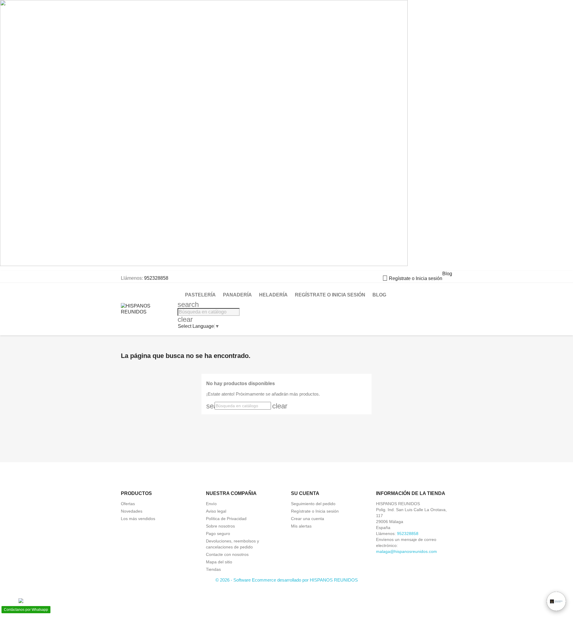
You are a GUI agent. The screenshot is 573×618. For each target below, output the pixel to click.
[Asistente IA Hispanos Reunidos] (556, 601)
